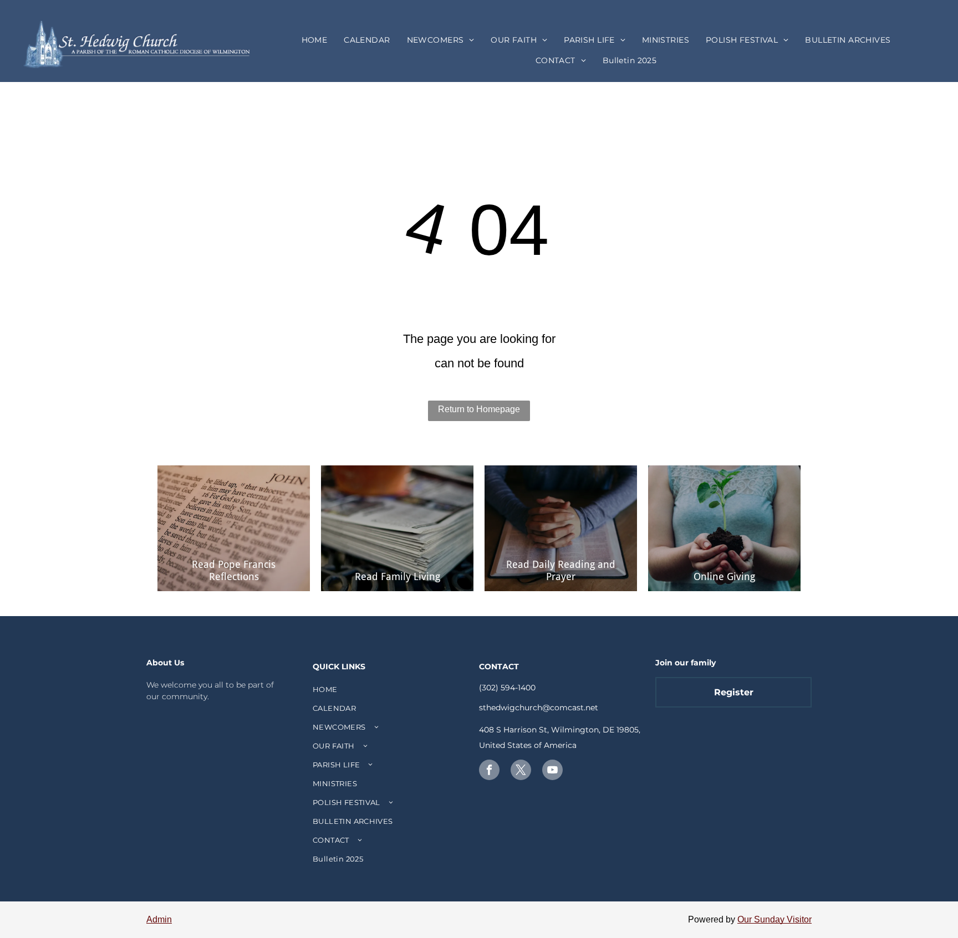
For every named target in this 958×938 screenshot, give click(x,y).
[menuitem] (314, 39)
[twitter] (521, 771)
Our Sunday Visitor (774, 919)
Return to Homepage (479, 409)
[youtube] (552, 771)
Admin (159, 919)
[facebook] (489, 771)
